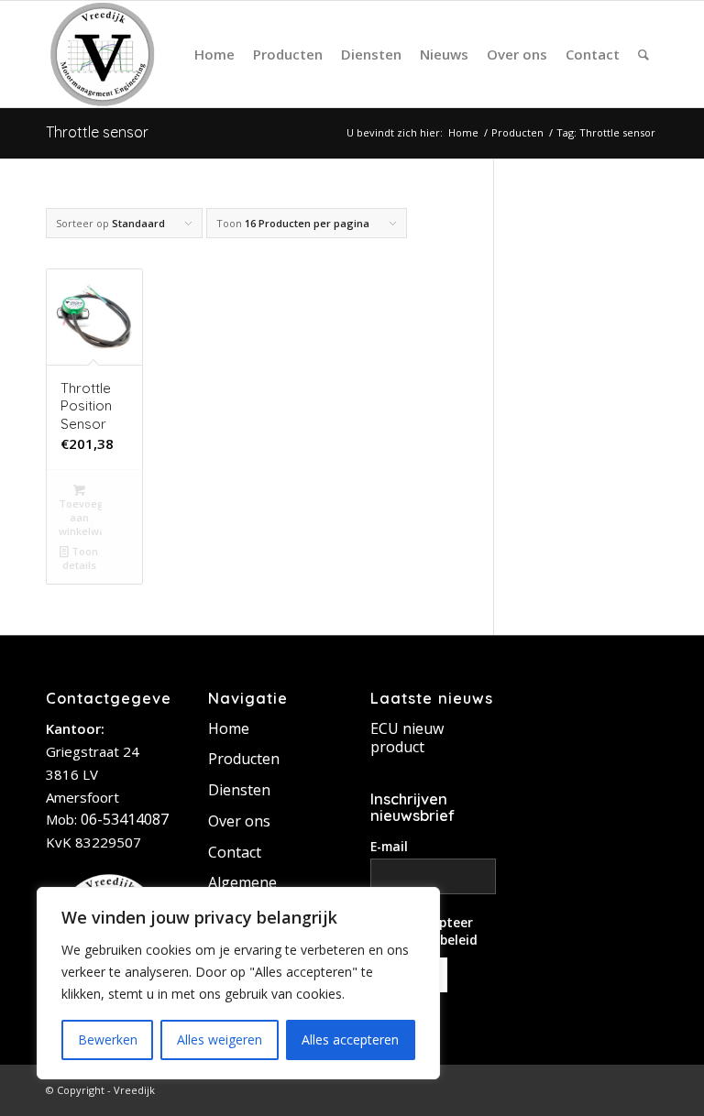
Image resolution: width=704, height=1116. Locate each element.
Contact (234, 852)
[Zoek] (643, 54)
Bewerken (108, 1039)
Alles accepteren (350, 1039)
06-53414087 (125, 819)
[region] (238, 983)
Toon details (80, 558)
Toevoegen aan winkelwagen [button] (80, 517)
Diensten (239, 790)
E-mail (389, 846)
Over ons (239, 821)
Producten (244, 759)
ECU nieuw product (407, 737)
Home (228, 728)
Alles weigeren (219, 1039)
